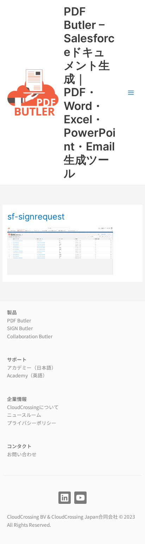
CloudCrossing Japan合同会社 (84, 516)
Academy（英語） (27, 375)
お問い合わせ (22, 454)
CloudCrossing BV (26, 516)
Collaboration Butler (29, 336)
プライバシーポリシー (31, 422)
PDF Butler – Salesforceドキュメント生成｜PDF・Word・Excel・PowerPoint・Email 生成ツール (89, 92)
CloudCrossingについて (33, 406)
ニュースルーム (24, 414)
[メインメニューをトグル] (131, 92)
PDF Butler (19, 320)
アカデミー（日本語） (31, 367)
